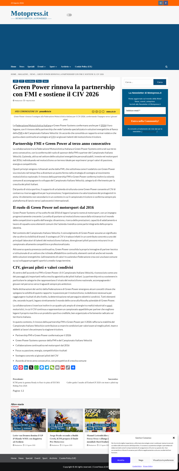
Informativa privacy (149, 132)
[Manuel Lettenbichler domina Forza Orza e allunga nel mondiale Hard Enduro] (102, 420)
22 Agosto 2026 (104, 445)
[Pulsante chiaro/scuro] (69, 15)
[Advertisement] (89, 43)
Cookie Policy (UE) (83, 66)
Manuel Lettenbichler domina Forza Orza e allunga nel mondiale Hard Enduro (101, 438)
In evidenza (30, 81)
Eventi (40, 66)
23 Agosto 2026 (30, 445)
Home (13, 66)
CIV (21, 81)
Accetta (120, 460)
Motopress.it (29, 13)
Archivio (65, 66)
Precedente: (36, 382)
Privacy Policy (148, 466)
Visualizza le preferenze (163, 460)
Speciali (31, 66)
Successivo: (92, 381)
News (21, 66)
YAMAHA (27, 428)
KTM (59, 425)
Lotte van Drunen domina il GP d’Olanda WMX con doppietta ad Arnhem (28, 438)
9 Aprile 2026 (30, 101)
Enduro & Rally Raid (101, 425)
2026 (15, 81)
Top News (17, 428)
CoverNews (98, 466)
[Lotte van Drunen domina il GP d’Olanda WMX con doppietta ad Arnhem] (28, 420)
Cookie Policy (137, 466)
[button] (173, 437)
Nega (141, 460)
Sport (52, 66)
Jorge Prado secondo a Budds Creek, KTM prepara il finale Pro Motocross (64, 438)
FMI (20, 133)
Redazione (18, 101)
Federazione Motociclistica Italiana (33, 125)
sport (109, 305)
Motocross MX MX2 (21, 425)
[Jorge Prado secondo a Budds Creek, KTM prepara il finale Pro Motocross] (65, 420)
